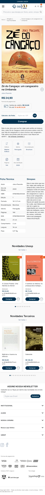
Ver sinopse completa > (16, 136)
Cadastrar (35, 396)
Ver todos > (22, 250)
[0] (41, 6)
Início (3, 19)
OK (35, 115)
